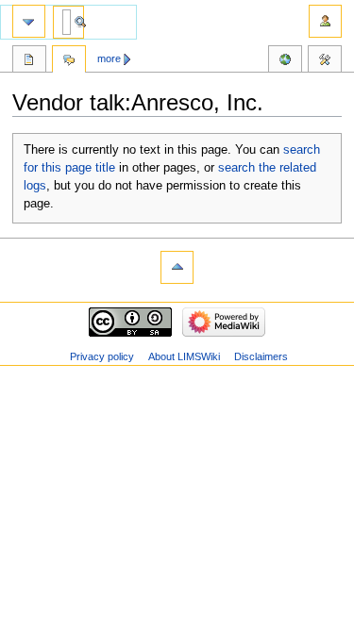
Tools (325, 61)
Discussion (69, 61)
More (109, 58)
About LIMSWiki (184, 356)
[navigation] (28, 21)
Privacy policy (102, 356)
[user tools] (325, 21)
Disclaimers (261, 356)
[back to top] (177, 267)
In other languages (285, 61)
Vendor (29, 61)
